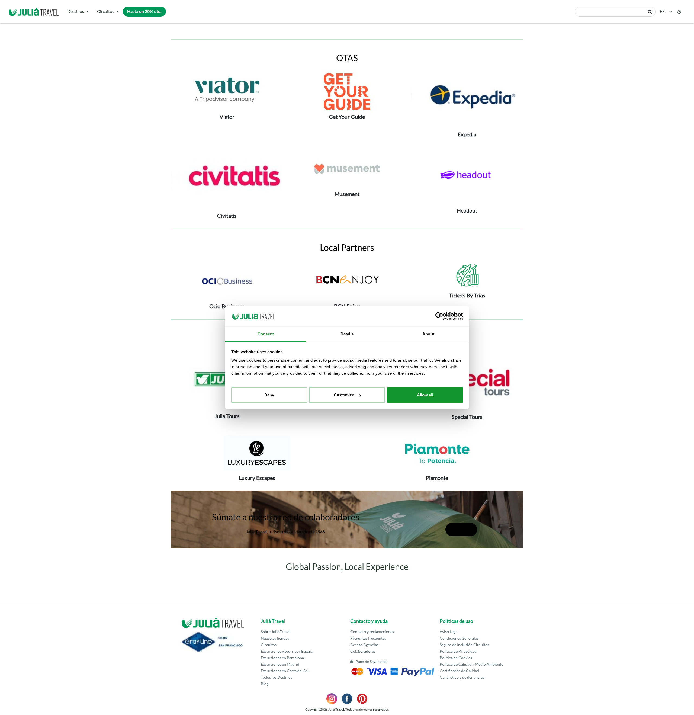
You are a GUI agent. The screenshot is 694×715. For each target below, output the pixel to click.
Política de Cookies (456, 657)
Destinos (75, 11)
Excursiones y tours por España (287, 651)
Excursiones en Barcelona (282, 657)
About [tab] (428, 334)
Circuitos (105, 11)
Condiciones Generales (459, 638)
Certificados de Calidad (459, 670)
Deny (269, 395)
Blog (264, 683)
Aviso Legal (449, 631)
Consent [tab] (266, 334)
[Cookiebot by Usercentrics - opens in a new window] (439, 316)
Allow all (425, 395)
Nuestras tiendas (275, 638)
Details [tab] (347, 334)
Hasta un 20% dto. (144, 11)
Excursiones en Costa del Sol (285, 670)
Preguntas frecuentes (368, 638)
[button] (679, 11)
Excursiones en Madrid (280, 664)
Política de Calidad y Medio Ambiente (471, 664)
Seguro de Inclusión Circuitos (464, 644)
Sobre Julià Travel (275, 631)
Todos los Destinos (276, 677)
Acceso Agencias (364, 644)
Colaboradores (362, 651)
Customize (344, 395)
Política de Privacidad (458, 651)
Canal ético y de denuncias (462, 677)
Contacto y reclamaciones (372, 631)
